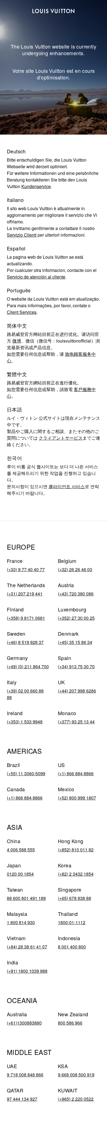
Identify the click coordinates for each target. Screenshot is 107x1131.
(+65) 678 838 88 (74, 898)
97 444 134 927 (22, 1099)
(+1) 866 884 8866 (76, 773)
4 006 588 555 (21, 849)
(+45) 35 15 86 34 (75, 642)
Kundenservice (36, 186)
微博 (16, 341)
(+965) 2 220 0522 (76, 1099)
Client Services (21, 312)
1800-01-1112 (71, 922)
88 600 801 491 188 (26, 898)
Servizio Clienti (21, 235)
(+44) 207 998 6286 (77, 691)
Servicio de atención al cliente (36, 277)
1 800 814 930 (21, 922)
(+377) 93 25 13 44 (76, 721)
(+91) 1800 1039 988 (27, 971)
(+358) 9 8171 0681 (26, 618)
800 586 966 (70, 1023)
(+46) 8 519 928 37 (25, 642)
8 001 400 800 (72, 946)
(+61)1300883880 (24, 1023)
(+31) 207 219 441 (25, 593)
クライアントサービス (61, 438)
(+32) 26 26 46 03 (75, 569)
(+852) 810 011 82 (76, 849)
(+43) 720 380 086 (76, 593)
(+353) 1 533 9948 (25, 721)
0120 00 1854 (20, 874)
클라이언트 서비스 (67, 486)
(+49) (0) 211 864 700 (28, 666)
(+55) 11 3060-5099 (26, 773)
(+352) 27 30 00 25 (76, 618)
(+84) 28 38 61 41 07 (27, 946)
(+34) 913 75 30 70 (76, 666)
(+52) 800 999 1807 (77, 798)
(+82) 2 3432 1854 (76, 874)
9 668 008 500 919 (76, 1074)
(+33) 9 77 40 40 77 (26, 569)
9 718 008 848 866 (25, 1074)
